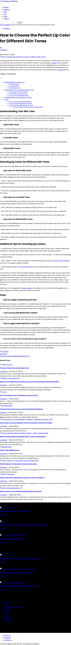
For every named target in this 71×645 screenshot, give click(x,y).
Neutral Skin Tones (14, 88)
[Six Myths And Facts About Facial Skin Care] (6, 508)
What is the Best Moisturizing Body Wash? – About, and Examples (23, 436)
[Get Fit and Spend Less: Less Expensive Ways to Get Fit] (3, 392)
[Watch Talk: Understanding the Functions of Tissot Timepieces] (7, 474)
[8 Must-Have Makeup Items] (6, 447)
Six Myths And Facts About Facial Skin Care (15, 511)
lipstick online (26, 288)
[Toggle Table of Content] (1, 78)
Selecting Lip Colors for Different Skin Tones (19, 90)
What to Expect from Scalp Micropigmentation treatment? (21, 491)
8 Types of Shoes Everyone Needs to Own (14, 368)
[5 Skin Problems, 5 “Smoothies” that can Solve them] (19, 461)
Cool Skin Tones (14, 86)
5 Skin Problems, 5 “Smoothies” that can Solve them (18, 464)
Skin (5, 14)
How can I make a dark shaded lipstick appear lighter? (28, 107)
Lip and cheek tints (26, 267)
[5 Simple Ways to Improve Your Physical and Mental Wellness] (6, 406)
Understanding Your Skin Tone (15, 82)
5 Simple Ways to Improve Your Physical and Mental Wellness (21, 409)
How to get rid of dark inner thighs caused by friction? (19, 586)
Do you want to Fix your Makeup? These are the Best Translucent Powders (26, 423)
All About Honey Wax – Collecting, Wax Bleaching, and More (21, 559)
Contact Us (8, 640)
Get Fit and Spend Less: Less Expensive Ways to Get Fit (19, 395)
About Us (7, 635)
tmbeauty (3, 50)
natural (60, 70)
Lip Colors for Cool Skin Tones (18, 93)
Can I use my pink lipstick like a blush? (21, 103)
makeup (54, 63)
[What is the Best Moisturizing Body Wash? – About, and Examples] (24, 433)
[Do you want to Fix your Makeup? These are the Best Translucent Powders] (26, 419)
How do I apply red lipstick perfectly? (20, 101)
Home (2, 25)
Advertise (7, 638)
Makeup (7, 9)
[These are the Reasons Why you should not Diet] (18, 569)
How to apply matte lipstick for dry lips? (21, 105)
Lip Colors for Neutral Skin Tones (19, 95)
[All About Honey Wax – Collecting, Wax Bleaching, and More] (4, 555)
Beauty (6, 7)
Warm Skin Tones (14, 84)
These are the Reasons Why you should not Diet (17, 572)
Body (5, 16)
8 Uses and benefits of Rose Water (12, 539)
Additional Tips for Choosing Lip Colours (18, 97)
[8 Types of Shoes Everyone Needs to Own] (6, 365)
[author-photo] (4, 351)
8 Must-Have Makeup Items (9, 450)
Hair (5, 12)
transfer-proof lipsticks (61, 261)
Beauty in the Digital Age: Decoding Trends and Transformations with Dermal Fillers (29, 382)
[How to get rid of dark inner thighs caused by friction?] (13, 583)
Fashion (6, 19)
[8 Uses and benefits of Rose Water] (13, 535)
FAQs (7, 100)
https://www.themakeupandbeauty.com (15, 356)
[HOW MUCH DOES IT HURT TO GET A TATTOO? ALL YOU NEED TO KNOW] (3, 522)
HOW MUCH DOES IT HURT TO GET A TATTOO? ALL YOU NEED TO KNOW (23, 525)
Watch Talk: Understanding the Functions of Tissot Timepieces (22, 478)
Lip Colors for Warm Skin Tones (18, 92)
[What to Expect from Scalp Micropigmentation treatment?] (11, 488)
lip (45, 304)
